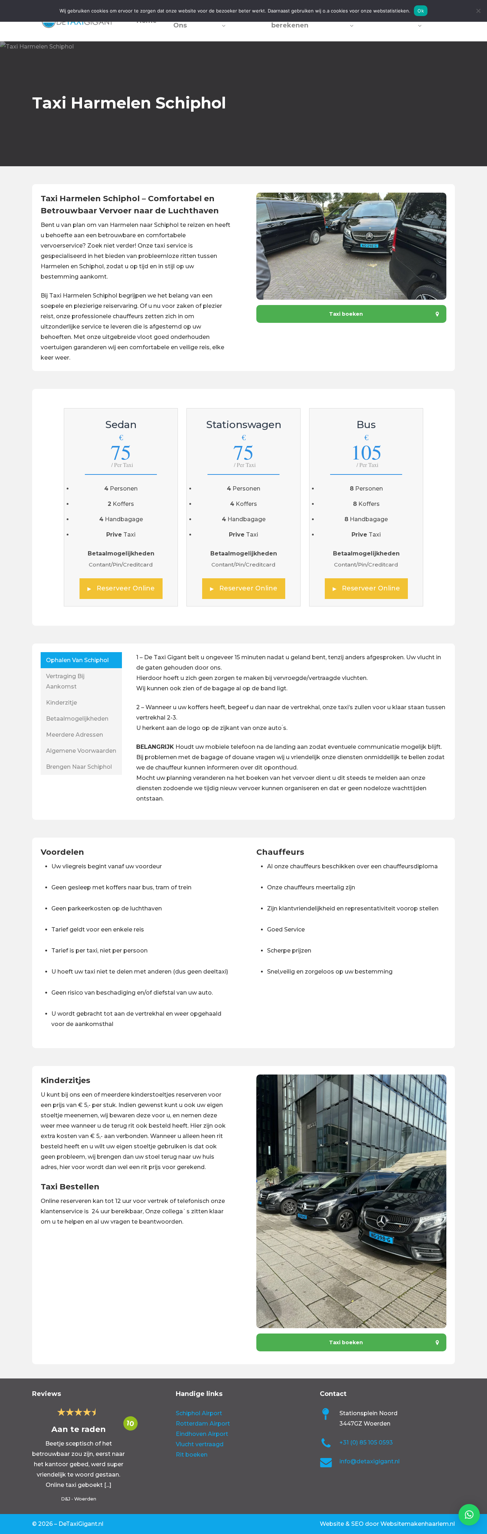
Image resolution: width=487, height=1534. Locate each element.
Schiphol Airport (199, 1413)
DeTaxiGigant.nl (80, 1523)
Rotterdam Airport (203, 1423)
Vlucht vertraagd (200, 1444)
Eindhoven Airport (202, 1434)
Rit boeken (191, 1454)
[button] (351, 314)
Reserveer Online (121, 588)
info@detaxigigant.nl (369, 1461)
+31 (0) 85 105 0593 (366, 1442)
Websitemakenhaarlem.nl (417, 1523)
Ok (420, 11)
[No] (478, 10)
